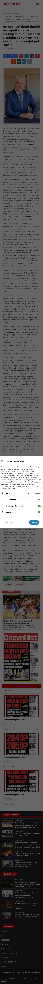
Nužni (8, 493)
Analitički (9, 512)
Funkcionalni (11, 499)
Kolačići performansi (14, 506)
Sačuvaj (34, 522)
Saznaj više (8, 522)
